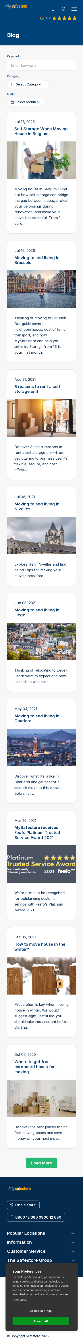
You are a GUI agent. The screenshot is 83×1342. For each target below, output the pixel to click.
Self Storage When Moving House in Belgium (41, 131)
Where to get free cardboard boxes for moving (34, 1066)
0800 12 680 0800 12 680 (38, 1217)
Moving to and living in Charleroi (37, 718)
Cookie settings (41, 1310)
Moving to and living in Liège (37, 612)
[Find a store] (63, 9)
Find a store (25, 1205)
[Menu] (74, 9)
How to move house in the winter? (39, 947)
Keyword (13, 56)
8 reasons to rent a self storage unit (37, 389)
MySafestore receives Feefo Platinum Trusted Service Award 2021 (37, 832)
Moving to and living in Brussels (37, 260)
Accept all (40, 1321)
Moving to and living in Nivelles (37, 506)
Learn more (19, 1300)
